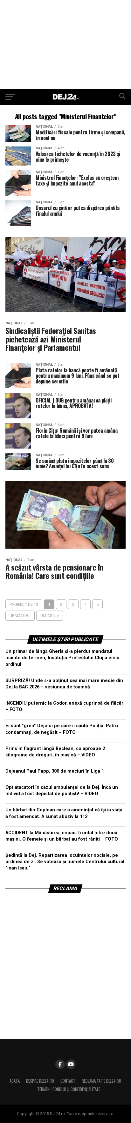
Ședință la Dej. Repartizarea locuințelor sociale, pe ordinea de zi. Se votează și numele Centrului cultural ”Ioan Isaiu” (64, 862)
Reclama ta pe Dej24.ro (101, 1081)
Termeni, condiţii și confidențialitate (68, 1089)
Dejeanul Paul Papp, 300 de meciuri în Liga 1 (54, 771)
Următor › (20, 615)
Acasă (15, 1081)
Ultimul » (49, 615)
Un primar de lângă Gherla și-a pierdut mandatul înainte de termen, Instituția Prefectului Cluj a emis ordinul (62, 658)
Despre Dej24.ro (40, 1081)
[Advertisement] (65, 44)
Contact (67, 1081)
